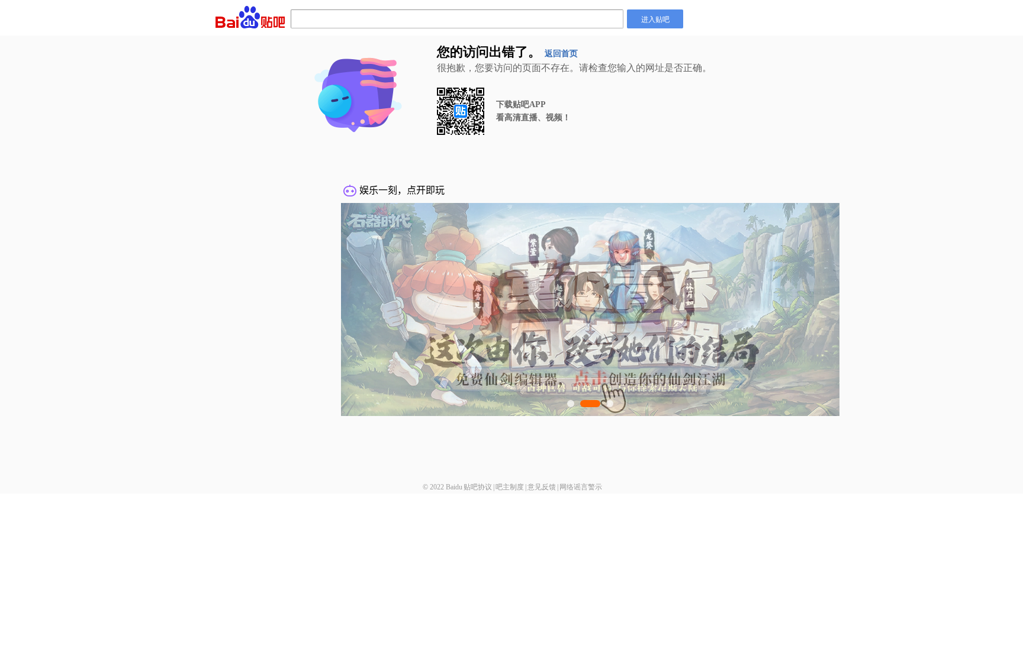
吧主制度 (510, 487)
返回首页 (561, 53)
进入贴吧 (655, 19)
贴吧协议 (478, 487)
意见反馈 (541, 487)
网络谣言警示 (580, 487)
